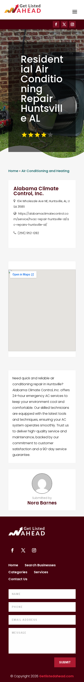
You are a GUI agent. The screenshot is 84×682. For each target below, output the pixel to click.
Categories (17, 572)
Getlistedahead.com (56, 676)
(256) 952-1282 (28, 233)
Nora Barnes (42, 503)
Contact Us (17, 579)
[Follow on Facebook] (56, 24)
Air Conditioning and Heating (45, 171)
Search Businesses (40, 566)
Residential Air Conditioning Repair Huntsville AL (42, 88)
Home (13, 171)
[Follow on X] (64, 24)
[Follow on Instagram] (72, 24)
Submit (65, 662)
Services (41, 572)
